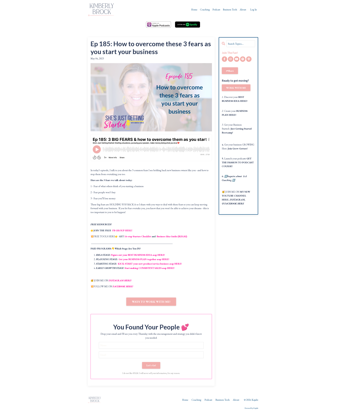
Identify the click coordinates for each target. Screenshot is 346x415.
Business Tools (230, 9)
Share (231, 70)
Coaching (205, 9)
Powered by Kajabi (251, 408)
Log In (253, 9)
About (243, 9)
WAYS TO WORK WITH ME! (151, 301)
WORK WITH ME (236, 87)
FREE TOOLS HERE (104, 236)
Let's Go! (151, 365)
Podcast (216, 9)
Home (194, 9)
